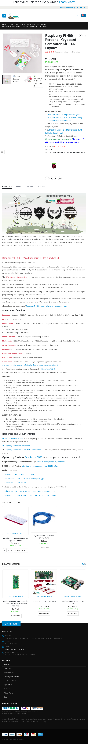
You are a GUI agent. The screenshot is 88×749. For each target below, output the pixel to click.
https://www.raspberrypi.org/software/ (51, 462)
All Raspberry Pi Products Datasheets (16, 446)
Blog (5, 695)
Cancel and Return (10, 679)
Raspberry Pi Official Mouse (59, 120)
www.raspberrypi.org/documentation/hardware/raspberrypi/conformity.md (30, 365)
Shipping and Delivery (11, 675)
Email (60, 178)
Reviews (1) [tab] (30, 186)
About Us (7, 663)
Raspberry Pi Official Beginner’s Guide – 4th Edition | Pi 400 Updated (30, 495)
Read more (45, 548)
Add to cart (21, 550)
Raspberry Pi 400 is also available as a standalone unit (46, 306)
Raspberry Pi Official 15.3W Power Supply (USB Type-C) (25, 478)
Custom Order (9, 687)
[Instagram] (84, 7)
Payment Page (8, 683)
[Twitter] (77, 7)
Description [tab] (7, 186)
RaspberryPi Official (78, 153)
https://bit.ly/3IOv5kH (49, 369)
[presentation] (5, 53)
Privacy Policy (8, 691)
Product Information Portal (12, 438)
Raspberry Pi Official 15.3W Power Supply (65, 117)
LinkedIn (55, 178)
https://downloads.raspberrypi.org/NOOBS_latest (40, 466)
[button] (83, 564)
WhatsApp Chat (9, 671)
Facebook (47, 178)
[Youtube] (81, 7)
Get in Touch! (11, 622)
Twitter (51, 178)
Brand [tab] (19, 186)
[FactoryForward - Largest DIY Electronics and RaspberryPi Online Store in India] (13, 15)
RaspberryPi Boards (61, 153)
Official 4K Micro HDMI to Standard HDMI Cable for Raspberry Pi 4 (30, 491)
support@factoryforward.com (15, 647)
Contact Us (7, 667)
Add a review (75, 52)
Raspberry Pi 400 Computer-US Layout (64, 114)
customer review (61, 52)
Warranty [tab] (42, 186)
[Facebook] (74, 7)
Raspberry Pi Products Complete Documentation (22, 450)
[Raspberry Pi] (53, 165)
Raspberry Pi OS (33, 457)
